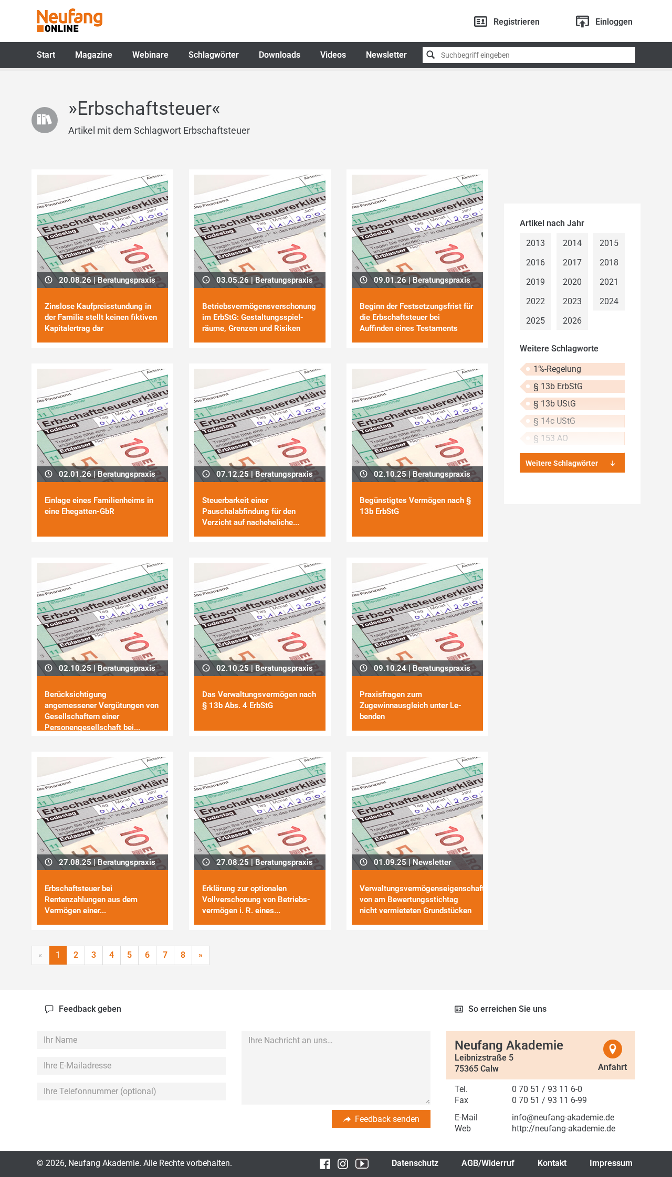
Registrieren (517, 22)
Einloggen (614, 22)
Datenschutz (415, 1163)
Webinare (150, 55)
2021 (609, 282)
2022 (535, 301)
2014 (572, 243)
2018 (609, 263)
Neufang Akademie (69, 20)
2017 (572, 263)
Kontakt (552, 1163)
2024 (609, 301)
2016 (535, 263)
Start (46, 55)
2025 (535, 321)
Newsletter (386, 55)
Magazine (93, 55)
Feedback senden (387, 1119)
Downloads (279, 55)
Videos (333, 55)
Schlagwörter (213, 55)
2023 (572, 301)
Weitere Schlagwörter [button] (562, 463)
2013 (535, 243)
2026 (572, 321)
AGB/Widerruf (487, 1163)
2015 (609, 243)
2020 (572, 282)
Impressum (611, 1163)
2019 (535, 282)
